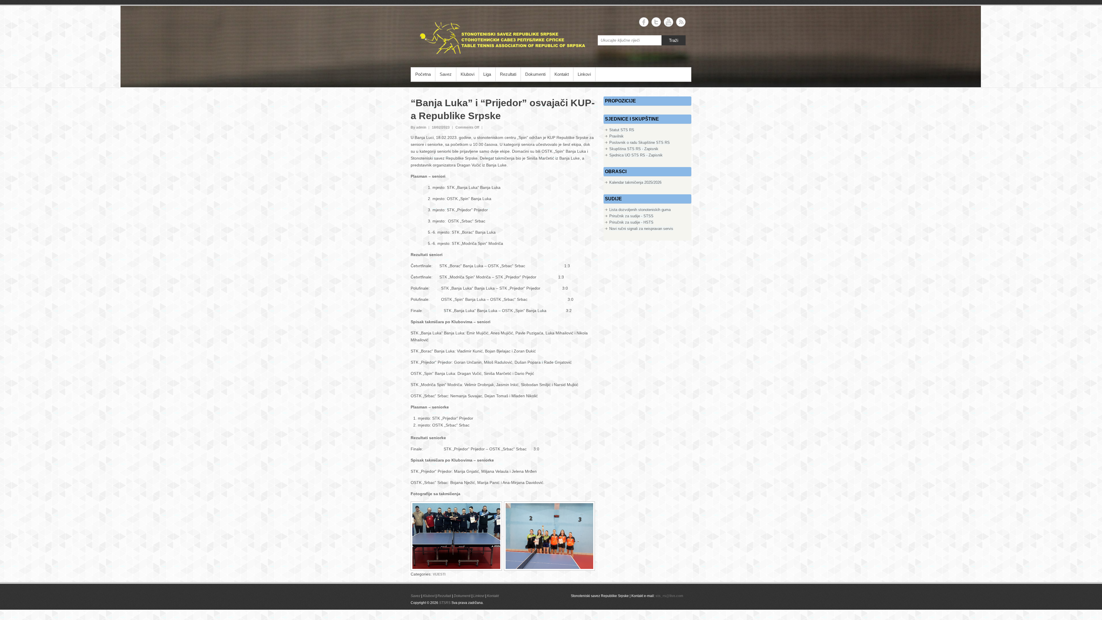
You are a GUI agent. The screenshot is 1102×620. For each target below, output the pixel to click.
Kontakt (561, 74)
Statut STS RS (621, 130)
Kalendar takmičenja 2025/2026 (635, 182)
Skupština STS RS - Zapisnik (633, 149)
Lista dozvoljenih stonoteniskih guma (640, 210)
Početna (423, 74)
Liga (487, 74)
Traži (673, 40)
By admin (418, 127)
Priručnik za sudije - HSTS (631, 222)
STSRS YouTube (668, 22)
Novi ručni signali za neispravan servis (641, 228)
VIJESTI (439, 574)
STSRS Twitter (656, 22)
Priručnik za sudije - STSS (631, 216)
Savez (446, 74)
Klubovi (467, 74)
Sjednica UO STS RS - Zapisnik (636, 155)
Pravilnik (616, 136)
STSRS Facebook (644, 22)
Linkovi (584, 74)
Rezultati (508, 74)
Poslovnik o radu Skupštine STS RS (639, 142)
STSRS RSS (681, 22)
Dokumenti (535, 74)
